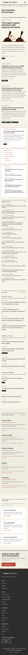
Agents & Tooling (6, 19)
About (11, 652)
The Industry (8, 160)
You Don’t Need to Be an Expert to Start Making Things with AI (13, 186)
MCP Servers (5, 613)
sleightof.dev (18, 650)
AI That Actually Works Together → (15, 443)
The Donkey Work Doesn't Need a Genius (13, 388)
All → (25, 201)
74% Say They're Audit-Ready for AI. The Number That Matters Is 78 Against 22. (13, 319)
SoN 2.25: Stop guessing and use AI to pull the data (13, 360)
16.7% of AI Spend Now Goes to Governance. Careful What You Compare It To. (13, 311)
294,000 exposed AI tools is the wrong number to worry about (12, 89)
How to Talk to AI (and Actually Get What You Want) (14, 180)
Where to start (5, 617)
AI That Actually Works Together (13, 175)
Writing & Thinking (9, 156)
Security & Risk (5, 86)
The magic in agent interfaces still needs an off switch (11, 25)
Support (6, 641)
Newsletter (4, 588)
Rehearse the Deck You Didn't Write (11, 396)
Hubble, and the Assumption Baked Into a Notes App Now (13, 342)
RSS (3, 633)
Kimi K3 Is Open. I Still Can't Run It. (11, 402)
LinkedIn (4, 631)
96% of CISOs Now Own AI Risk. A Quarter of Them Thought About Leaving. (14, 303)
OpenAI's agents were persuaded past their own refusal (13, 108)
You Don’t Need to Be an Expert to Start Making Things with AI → (13, 471)
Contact (16, 652)
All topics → (23, 414)
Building (7, 158)
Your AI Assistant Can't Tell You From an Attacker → (13, 429)
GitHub (3, 626)
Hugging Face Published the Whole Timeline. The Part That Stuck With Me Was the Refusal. (14, 327)
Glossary (4, 610)
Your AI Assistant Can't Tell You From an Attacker (14, 170)
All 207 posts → (22, 292)
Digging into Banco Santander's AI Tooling (13, 366)
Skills (3, 615)
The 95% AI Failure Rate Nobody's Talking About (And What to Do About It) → (14, 486)
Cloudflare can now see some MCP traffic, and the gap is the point (13, 67)
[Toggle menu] (24, 2)
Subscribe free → (8, 564)
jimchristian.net (5, 629)
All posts (4, 583)
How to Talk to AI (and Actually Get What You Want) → (13, 457)
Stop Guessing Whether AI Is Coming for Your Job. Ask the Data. (13, 349)
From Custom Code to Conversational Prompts (12, 379)
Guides (3, 586)
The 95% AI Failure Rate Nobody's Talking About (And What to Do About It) (14, 192)
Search (3, 620)
